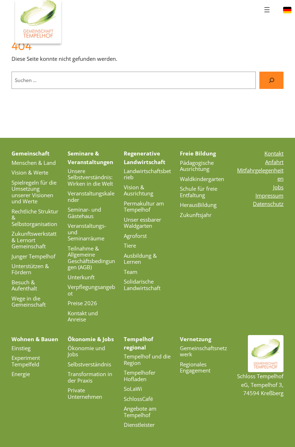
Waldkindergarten (202, 178)
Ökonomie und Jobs (86, 351)
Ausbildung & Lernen (140, 258)
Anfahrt (274, 162)
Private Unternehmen (85, 393)
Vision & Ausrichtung (138, 190)
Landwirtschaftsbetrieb (147, 174)
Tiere (130, 245)
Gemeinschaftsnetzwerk (203, 351)
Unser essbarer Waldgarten (142, 222)
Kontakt (273, 153)
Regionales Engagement (195, 367)
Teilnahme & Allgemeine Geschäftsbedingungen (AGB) (91, 258)
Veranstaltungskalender (91, 196)
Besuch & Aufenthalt (24, 285)
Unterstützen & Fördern (30, 269)
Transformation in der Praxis (90, 377)
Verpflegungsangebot (91, 290)
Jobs (278, 187)
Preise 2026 (82, 303)
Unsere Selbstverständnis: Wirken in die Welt (90, 177)
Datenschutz (268, 203)
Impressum (269, 195)
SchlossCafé (138, 398)
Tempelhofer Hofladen (139, 375)
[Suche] (271, 80)
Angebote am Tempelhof (140, 411)
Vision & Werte (30, 172)
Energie (21, 374)
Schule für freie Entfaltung (198, 191)
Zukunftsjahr (196, 214)
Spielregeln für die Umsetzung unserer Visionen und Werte (34, 192)
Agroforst (135, 235)
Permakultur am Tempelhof (144, 206)
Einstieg (21, 348)
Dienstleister (139, 424)
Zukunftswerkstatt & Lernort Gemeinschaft (34, 240)
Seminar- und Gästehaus (84, 212)
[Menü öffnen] (267, 9)
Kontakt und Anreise (83, 316)
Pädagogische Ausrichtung (197, 165)
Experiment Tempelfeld (26, 360)
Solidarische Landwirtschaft (142, 284)
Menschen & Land (34, 162)
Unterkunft (81, 277)
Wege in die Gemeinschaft (29, 301)
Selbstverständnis (89, 364)
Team (130, 271)
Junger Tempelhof (33, 256)
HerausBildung (198, 204)
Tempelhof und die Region (147, 359)
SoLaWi (133, 388)
